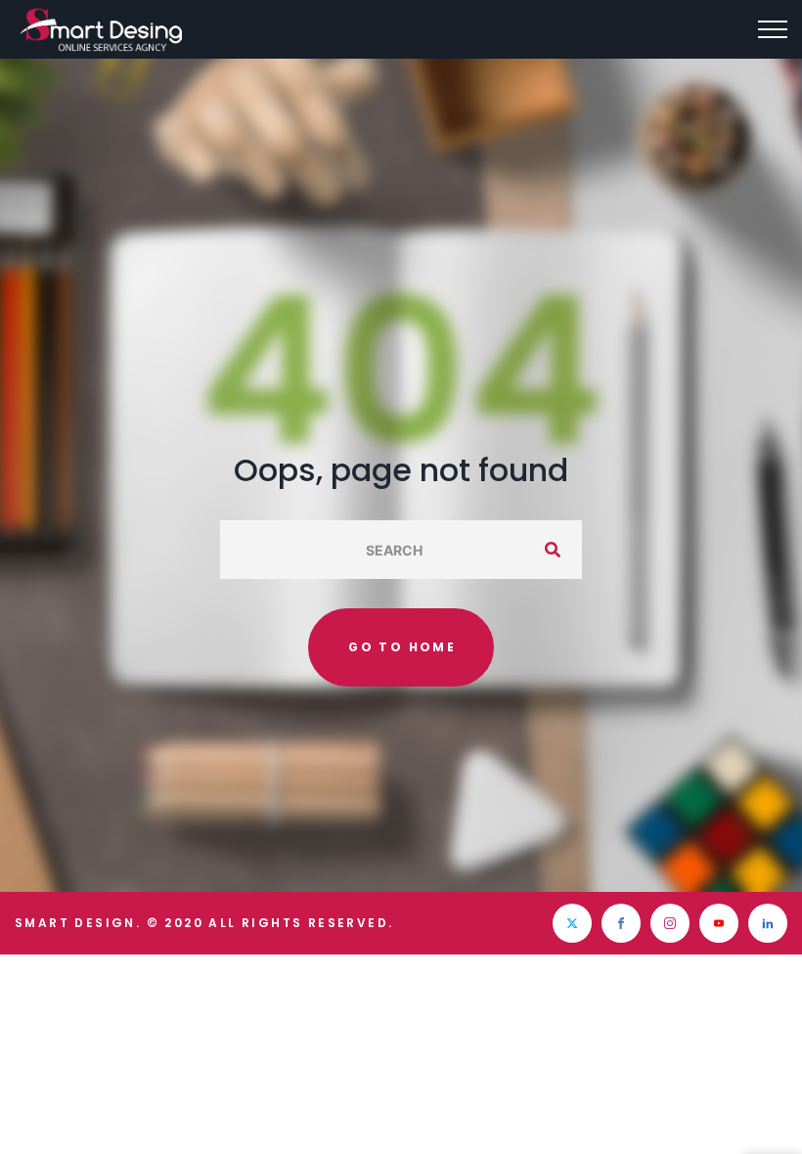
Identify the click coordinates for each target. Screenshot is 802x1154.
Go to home (402, 647)
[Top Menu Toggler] (772, 29)
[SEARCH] (552, 549)
